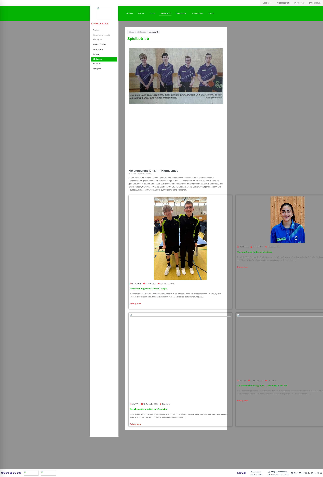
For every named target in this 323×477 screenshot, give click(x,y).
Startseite (96, 30)
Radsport (96, 54)
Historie (211, 13)
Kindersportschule (99, 45)
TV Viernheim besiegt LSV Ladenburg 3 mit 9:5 (262, 385)
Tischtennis (97, 59)
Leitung (152, 13)
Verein (266, 3)
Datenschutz (314, 3)
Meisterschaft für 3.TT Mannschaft (153, 170)
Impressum (299, 3)
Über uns (141, 13)
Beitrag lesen (135, 304)
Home (131, 32)
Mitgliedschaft (283, 3)
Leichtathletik (98, 49)
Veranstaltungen (197, 13)
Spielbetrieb (165, 13)
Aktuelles (129, 13)
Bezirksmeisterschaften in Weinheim (148, 409)
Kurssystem (97, 69)
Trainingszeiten (181, 13)
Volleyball (96, 64)
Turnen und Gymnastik (101, 35)
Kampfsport (97, 40)
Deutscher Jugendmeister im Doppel (148, 288)
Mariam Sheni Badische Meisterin (254, 252)
